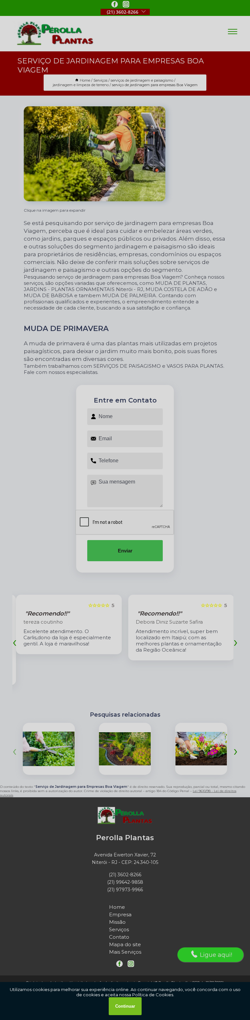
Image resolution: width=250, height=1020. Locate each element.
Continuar (125, 1006)
